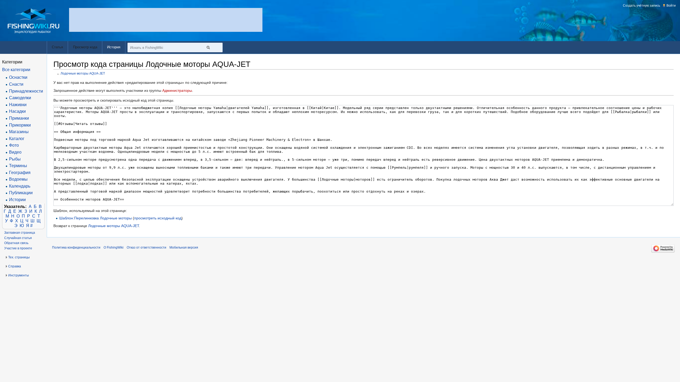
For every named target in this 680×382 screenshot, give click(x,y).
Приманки (19, 118)
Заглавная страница (19, 233)
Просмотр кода (85, 47)
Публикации (21, 192)
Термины (18, 165)
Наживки (18, 104)
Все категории (16, 69)
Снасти (16, 84)
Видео (15, 152)
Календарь (19, 186)
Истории (17, 199)
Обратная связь (16, 243)
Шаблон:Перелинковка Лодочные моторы (95, 218)
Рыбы (15, 159)
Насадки (17, 111)
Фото (14, 145)
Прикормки (20, 125)
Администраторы (177, 90)
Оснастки (18, 77)
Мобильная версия (183, 247)
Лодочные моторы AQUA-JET (83, 73)
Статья (57, 47)
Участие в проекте (18, 248)
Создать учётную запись (641, 5)
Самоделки (20, 98)
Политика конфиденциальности (76, 247)
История (113, 47)
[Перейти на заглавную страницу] (33, 20)
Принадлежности (26, 91)
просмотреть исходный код (157, 218)
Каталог (16, 138)
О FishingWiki (114, 247)
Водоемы (18, 179)
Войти (671, 5)
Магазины (19, 131)
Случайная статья (18, 238)
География (20, 172)
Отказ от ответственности (146, 247)
